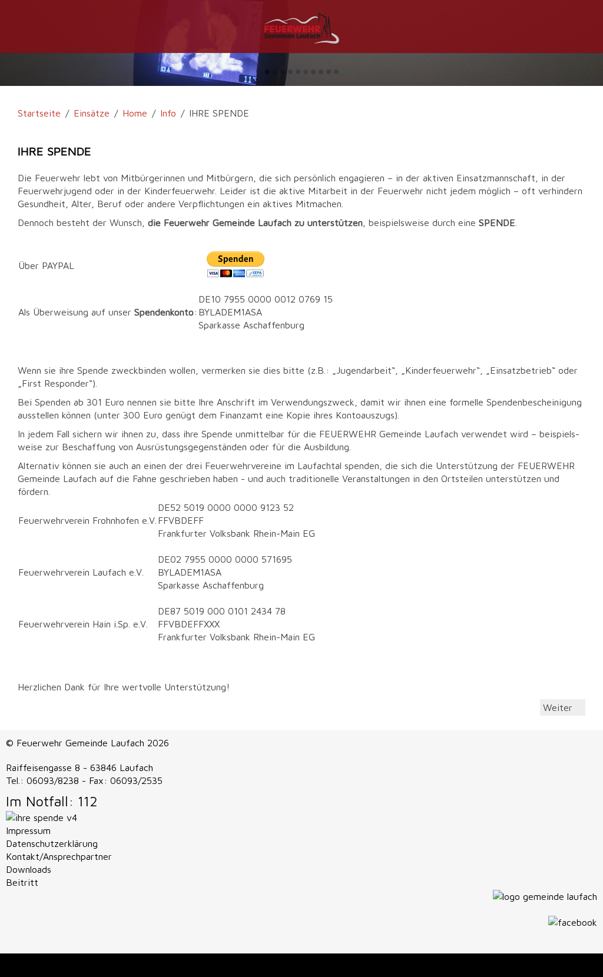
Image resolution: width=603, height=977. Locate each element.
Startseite (39, 113)
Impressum (28, 830)
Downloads (28, 869)
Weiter (559, 707)
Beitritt (22, 882)
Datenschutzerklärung (52, 843)
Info (168, 113)
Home (134, 113)
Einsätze (92, 113)
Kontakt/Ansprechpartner (59, 856)
